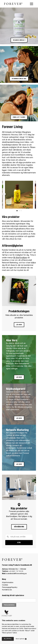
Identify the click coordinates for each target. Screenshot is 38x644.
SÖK (19, 542)
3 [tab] (21, 210)
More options (20, 639)
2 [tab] (19, 210)
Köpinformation (7, 583)
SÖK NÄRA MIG (19, 527)
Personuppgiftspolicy (9, 587)
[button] (19, 40)
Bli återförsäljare (20, 258)
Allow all (8, 639)
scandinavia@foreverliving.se (16, 574)
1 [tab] (17, 210)
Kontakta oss (7, 590)
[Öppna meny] (32, 4)
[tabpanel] (19, 195)
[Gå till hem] (13, 4)
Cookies (5, 585)
